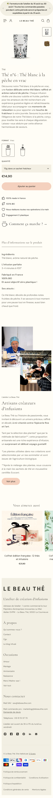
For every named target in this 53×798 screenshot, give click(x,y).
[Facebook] (11, 734)
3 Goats (32, 754)
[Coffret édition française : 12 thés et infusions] (22, 531)
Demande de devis (12, 712)
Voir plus (10, 481)
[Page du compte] (10, 21)
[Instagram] (5, 734)
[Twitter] (17, 734)
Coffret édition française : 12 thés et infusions (22, 557)
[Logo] (27, 21)
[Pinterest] (24, 734)
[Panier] (48, 21)
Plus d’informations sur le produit (22, 242)
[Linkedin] (30, 734)
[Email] (36, 734)
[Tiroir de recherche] (42, 21)
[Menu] (5, 20)
